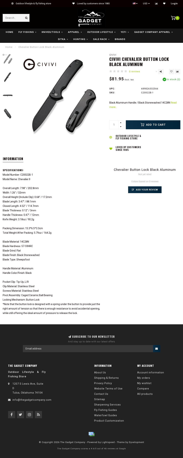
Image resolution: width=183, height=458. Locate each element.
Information (13, 158)
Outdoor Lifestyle (100, 32)
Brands (120, 39)
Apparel (73, 32)
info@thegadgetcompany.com (32, 399)
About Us (100, 372)
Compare (143, 388)
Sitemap (99, 399)
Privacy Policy (103, 383)
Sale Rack (100, 39)
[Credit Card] (91, 434)
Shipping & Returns (106, 377)
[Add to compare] (177, 71)
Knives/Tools (51, 32)
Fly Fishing (26, 32)
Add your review (146, 189)
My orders (143, 377)
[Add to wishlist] (171, 71)
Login (174, 3)
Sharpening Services (107, 404)
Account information (150, 372)
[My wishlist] (164, 3)
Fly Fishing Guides (105, 410)
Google (122, 449)
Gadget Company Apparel (152, 32)
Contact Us (101, 393)
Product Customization (109, 420)
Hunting (79, 39)
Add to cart (155, 124)
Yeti (123, 32)
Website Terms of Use (108, 388)
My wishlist (144, 383)
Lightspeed (108, 442)
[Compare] (156, 3)
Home (9, 32)
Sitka (61, 39)
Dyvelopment (136, 442)
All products (145, 393)
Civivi (112, 55)
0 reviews (134, 71)
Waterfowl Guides (105, 415)
